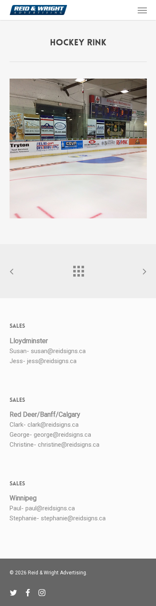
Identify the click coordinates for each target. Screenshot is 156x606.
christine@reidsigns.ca (68, 444)
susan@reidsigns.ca (58, 351)
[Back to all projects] (78, 269)
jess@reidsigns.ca (52, 361)
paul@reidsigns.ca (50, 508)
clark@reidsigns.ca (53, 424)
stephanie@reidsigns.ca (73, 518)
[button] (142, 10)
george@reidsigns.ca (62, 434)
